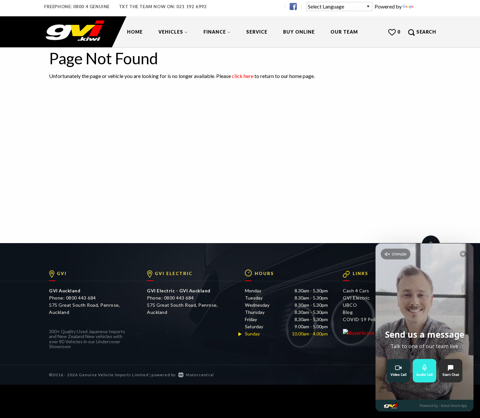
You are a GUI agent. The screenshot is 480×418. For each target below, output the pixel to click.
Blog (348, 312)
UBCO (350, 305)
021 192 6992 (191, 6)
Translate (425, 6)
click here (242, 76)
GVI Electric (356, 298)
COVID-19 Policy (362, 319)
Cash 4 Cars (356, 290)
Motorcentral (200, 374)
